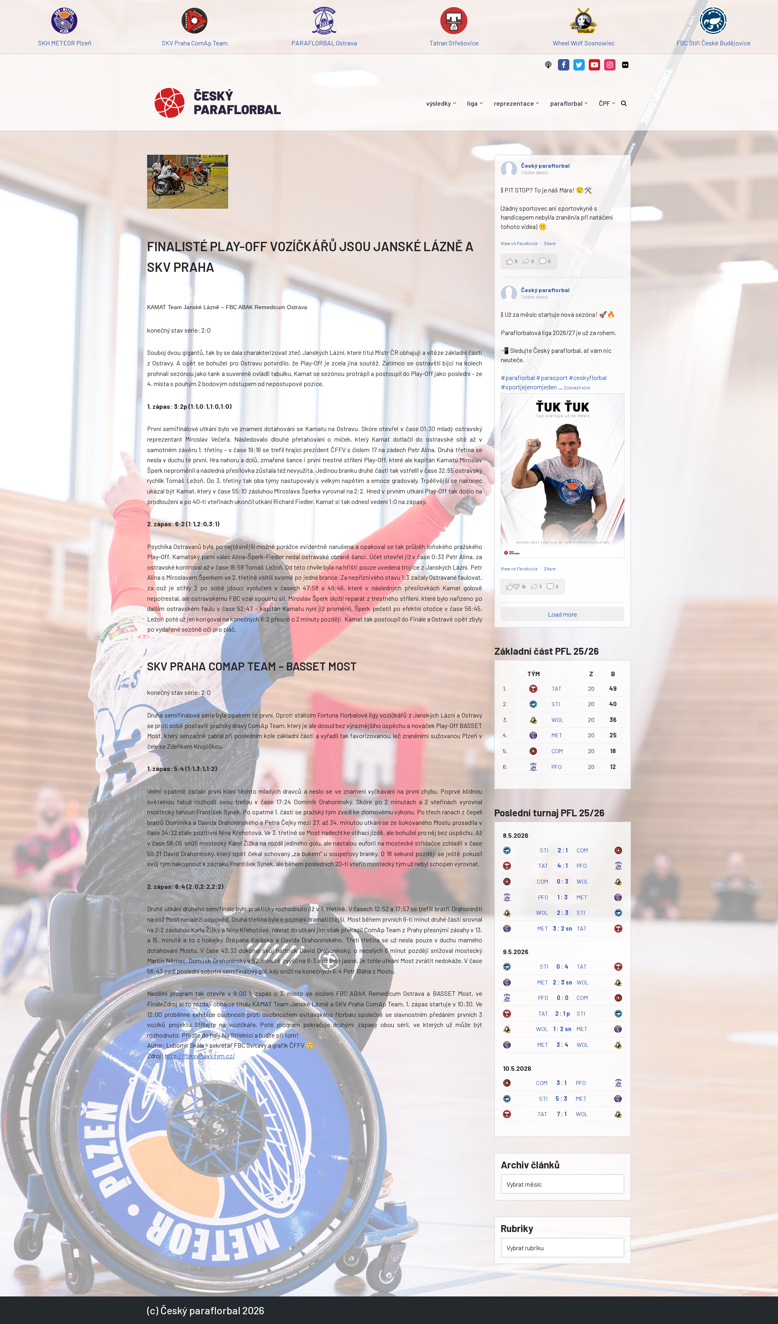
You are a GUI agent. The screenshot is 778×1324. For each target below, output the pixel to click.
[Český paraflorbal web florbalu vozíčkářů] (217, 103)
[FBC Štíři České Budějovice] (713, 22)
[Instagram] (610, 64)
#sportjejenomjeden (529, 387)
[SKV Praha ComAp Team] (194, 22)
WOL (557, 719)
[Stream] (548, 64)
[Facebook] (563, 64)
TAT (556, 688)
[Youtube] (594, 64)
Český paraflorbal (545, 165)
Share (550, 243)
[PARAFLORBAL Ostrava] (324, 22)
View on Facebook (520, 243)
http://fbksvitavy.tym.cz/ (200, 1055)
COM (557, 750)
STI (555, 703)
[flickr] (625, 64)
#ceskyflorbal (588, 377)
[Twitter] (579, 64)
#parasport (552, 377)
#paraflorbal (518, 377)
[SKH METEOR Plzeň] (65, 22)
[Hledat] (624, 103)
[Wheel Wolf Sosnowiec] (583, 22)
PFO (556, 766)
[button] (454, 103)
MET (556, 735)
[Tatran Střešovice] (454, 22)
